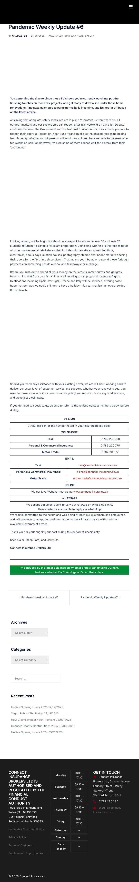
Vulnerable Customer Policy (26, 829)
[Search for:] (36, 678)
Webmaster (19, 36)
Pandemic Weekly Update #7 (99, 597)
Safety (89, 36)
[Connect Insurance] (26, 11)
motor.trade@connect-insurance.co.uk (97, 478)
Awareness (56, 36)
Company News (74, 36)
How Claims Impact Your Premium (33, 719)
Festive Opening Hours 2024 (29, 732)
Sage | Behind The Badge (27, 713)
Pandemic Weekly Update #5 (39, 597)
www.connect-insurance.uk (90, 491)
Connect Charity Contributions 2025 (34, 726)
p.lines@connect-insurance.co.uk (98, 471)
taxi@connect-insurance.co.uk (97, 465)
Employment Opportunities (25, 853)
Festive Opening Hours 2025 (29, 707)
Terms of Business (20, 845)
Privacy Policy (17, 837)
